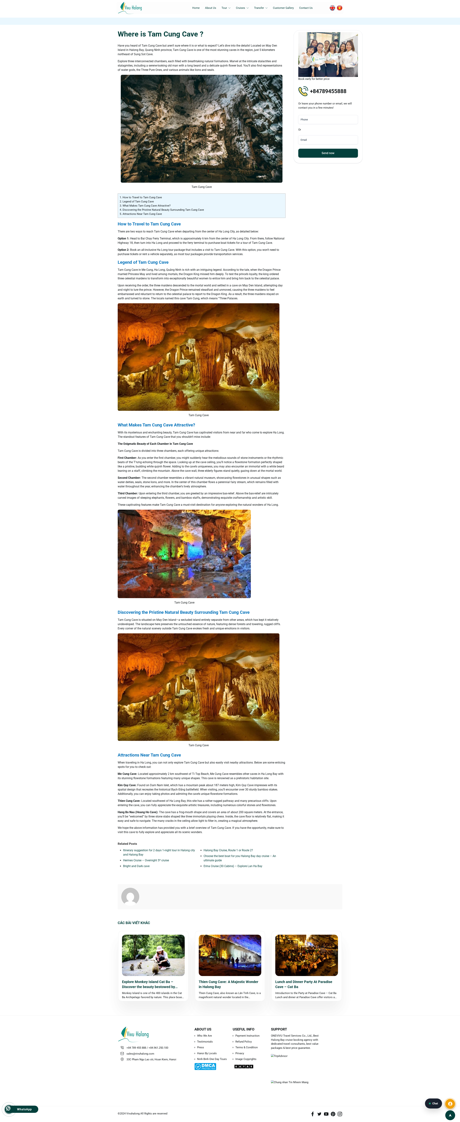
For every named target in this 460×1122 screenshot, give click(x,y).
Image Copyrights (245, 1059)
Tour (224, 8)
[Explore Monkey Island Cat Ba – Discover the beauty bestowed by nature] (153, 955)
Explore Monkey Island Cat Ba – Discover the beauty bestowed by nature (148, 984)
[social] (312, 1114)
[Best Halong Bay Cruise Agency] (135, 8)
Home (196, 8)
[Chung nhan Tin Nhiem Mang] (297, 1086)
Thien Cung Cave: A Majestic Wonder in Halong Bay (228, 984)
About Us (210, 8)
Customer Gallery (283, 8)
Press (200, 1047)
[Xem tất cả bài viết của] (132, 897)
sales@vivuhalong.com (140, 1053)
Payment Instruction (247, 1035)
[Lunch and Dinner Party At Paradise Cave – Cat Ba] (306, 955)
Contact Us (306, 8)
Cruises (240, 8)
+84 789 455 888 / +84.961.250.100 (147, 1047)
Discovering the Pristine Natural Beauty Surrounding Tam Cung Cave (162, 209)
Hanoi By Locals (207, 1053)
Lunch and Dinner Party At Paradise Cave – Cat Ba (303, 984)
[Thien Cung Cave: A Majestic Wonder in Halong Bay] (230, 955)
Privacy (239, 1053)
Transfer (259, 8)
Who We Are (204, 1035)
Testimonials (205, 1041)
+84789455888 (328, 91)
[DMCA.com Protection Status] (210, 1066)
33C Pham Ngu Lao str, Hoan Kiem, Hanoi (151, 1059)
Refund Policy (243, 1041)
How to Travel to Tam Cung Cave (141, 197)
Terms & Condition (246, 1047)
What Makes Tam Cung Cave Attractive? (145, 205)
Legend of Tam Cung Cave (137, 201)
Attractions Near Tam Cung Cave (141, 214)
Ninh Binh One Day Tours (212, 1059)
